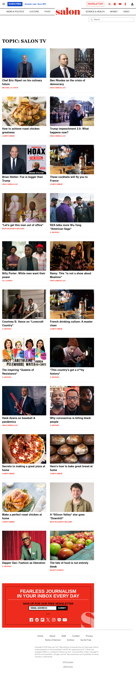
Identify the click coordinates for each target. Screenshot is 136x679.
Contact (75, 636)
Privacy (89, 636)
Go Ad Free (85, 640)
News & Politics (15, 12)
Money (114, 12)
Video (126, 12)
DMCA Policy (68, 667)
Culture (34, 12)
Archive (70, 640)
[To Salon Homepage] (68, 11)
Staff (63, 636)
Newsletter (95, 4)
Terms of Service (53, 640)
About (52, 636)
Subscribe (14, 4)
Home (40, 636)
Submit (62, 608)
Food (47, 12)
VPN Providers (68, 662)
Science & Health (95, 12)
